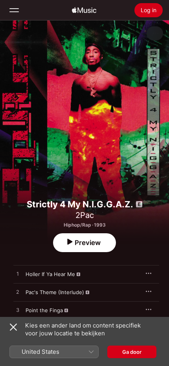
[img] (84, 10)
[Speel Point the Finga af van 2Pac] (18, 310)
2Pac (84, 215)
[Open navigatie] (14, 10)
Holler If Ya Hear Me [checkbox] (50, 274)
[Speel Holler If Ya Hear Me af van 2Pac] (18, 274)
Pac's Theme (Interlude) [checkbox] (55, 292)
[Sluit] (13, 327)
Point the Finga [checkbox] (44, 310)
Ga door (131, 352)
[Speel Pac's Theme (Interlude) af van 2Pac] (18, 292)
